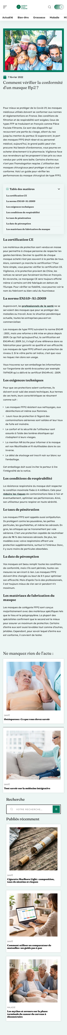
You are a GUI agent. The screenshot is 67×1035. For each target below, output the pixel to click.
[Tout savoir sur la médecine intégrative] (33, 755)
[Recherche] (49, 7)
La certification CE (16, 195)
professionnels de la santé (38, 305)
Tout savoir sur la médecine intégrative (27, 788)
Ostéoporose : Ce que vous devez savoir (27, 719)
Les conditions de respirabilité (23, 212)
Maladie (11, 1007)
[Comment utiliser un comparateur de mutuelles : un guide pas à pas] (33, 915)
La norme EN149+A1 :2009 (20, 201)
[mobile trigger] (5, 7)
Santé (7, 715)
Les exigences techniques (20, 206)
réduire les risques (14, 493)
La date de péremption (18, 223)
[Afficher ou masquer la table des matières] (48, 189)
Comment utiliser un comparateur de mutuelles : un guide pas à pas (29, 946)
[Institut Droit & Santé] (22, 7)
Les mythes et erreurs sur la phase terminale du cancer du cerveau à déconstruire (27, 1014)
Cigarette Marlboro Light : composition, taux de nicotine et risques (30, 880)
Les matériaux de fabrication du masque (28, 229)
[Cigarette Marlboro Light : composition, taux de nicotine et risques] (33, 848)
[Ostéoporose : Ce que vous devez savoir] (33, 686)
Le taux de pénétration (18, 218)
